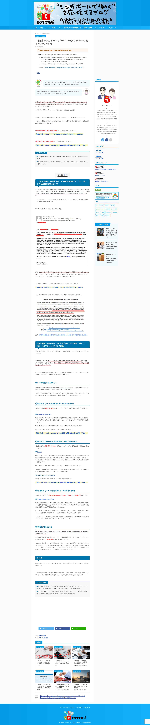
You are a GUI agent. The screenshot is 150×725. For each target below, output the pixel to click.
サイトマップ (112, 28)
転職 (102, 215)
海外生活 (115, 212)
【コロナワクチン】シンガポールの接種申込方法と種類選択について (58, 698)
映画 (103, 212)
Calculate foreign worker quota (45, 475)
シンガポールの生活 (50, 28)
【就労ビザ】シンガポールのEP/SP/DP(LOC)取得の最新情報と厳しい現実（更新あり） (61, 145)
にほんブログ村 (99, 152)
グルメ (112, 205)
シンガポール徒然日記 (62, 28)
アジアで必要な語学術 (75, 28)
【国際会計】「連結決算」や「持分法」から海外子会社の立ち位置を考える (80, 662)
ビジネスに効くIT (99, 28)
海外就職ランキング (100, 175)
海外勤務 (46, 637)
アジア (106, 205)
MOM (38, 73)
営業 (116, 209)
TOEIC (101, 205)
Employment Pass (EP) (44, 414)
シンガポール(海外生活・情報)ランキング (105, 169)
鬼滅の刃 (107, 215)
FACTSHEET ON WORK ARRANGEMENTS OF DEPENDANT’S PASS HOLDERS (63, 335)
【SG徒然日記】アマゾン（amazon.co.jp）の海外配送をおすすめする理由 (111, 258)
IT (96, 205)
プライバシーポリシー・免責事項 (67, 707)
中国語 (106, 209)
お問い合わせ (79, 707)
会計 (111, 209)
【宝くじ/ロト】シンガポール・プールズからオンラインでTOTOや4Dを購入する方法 (62, 696)
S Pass (39, 452)
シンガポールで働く (37, 28)
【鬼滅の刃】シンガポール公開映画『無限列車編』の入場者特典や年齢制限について (111, 233)
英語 (97, 215)
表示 (65, 175)
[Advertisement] (62, 613)
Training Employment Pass (45, 499)
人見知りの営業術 (87, 28)
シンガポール (40, 637)
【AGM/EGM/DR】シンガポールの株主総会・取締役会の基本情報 (62, 686)
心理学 (97, 212)
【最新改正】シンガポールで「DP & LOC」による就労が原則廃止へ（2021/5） (59, 134)
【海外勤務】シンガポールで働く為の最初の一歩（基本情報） (80, 686)
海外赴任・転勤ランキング (101, 181)
